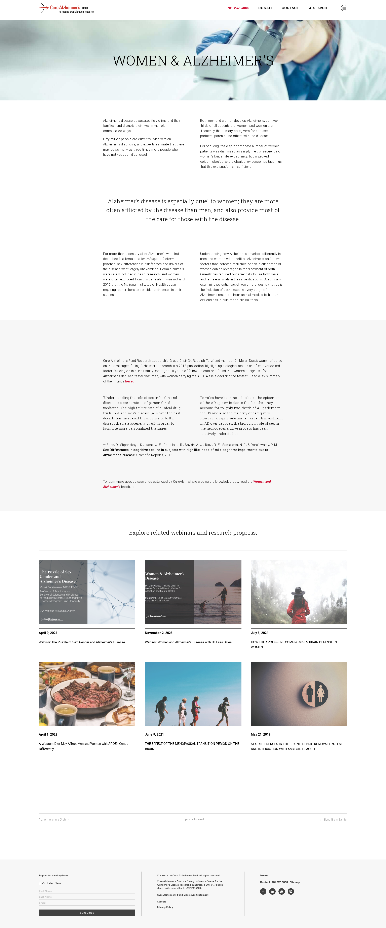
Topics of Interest (193, 819)
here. (129, 381)
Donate (265, 8)
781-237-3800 (238, 8)
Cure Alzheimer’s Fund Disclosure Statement (182, 895)
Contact (290, 8)
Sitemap (295, 882)
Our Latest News (51, 883)
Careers (161, 901)
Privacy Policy (165, 907)
